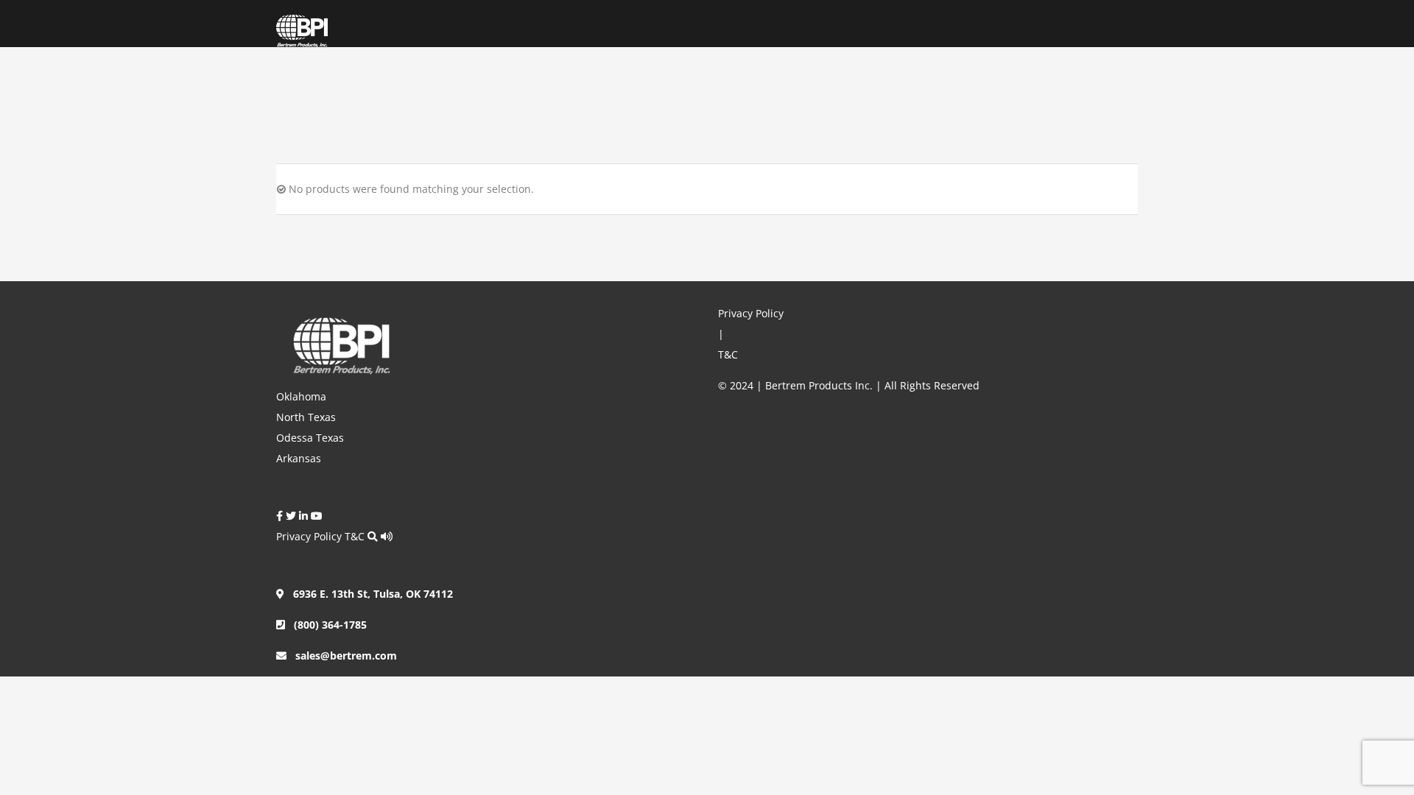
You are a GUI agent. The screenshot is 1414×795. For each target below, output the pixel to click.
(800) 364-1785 (326, 625)
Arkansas (298, 458)
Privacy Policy (309, 536)
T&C (355, 536)
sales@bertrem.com (341, 655)
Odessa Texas (310, 438)
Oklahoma (301, 396)
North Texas (306, 417)
